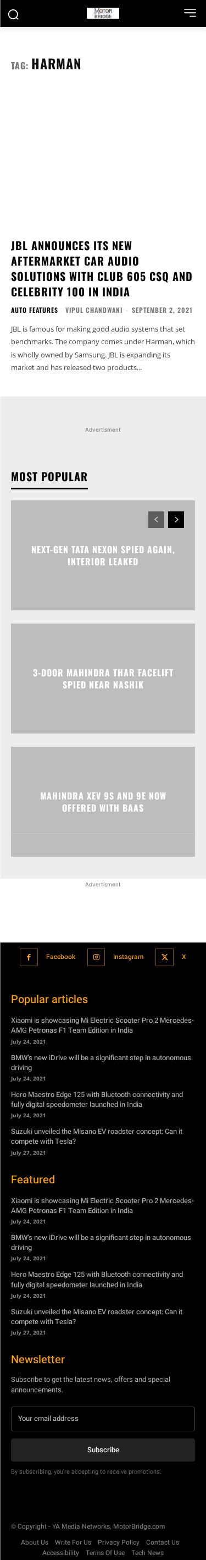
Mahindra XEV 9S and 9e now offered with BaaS (103, 801)
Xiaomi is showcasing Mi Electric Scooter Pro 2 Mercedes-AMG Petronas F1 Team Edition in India (102, 1025)
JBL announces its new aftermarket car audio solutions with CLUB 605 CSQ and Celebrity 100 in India (102, 268)
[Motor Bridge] (103, 13)
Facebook (60, 957)
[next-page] (176, 519)
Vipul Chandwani (94, 310)
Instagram (128, 957)
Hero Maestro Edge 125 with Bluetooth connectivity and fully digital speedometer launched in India (97, 1099)
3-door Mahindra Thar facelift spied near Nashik (103, 678)
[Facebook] (29, 958)
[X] (164, 958)
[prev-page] (156, 519)
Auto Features (34, 310)
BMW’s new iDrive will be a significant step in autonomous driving (101, 1062)
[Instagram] (96, 958)
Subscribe (103, 1450)
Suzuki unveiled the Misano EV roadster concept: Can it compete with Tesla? (96, 1136)
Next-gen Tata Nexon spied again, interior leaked (103, 554)
